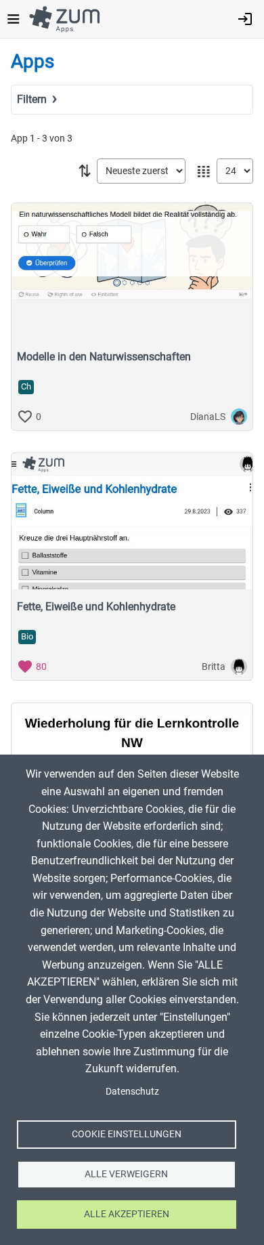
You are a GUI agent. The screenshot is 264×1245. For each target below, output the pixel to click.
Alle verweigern (126, 1173)
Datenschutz (132, 1091)
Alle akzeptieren (126, 1213)
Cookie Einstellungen (126, 1133)
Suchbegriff (41, 119)
